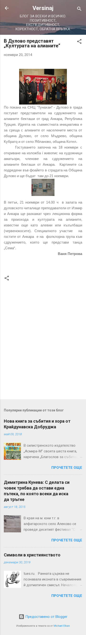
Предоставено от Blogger (45, 617)
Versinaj (43, 8)
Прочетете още (66, 467)
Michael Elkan (62, 625)
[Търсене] (79, 9)
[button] (79, 42)
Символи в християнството (32, 554)
